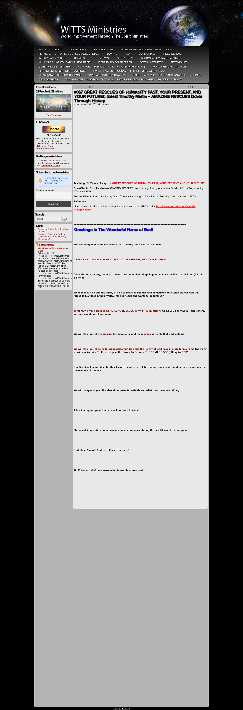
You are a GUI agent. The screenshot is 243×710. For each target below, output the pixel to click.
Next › (191, 86)
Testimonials (146, 53)
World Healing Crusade (169, 66)
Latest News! (46, 244)
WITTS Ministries (121, 23)
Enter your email (45, 190)
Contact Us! (125, 58)
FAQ (127, 53)
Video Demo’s (172, 53)
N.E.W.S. (104, 58)
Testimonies (179, 62)
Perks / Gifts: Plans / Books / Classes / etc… (69, 53)
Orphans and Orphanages (107, 75)
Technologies (103, 49)
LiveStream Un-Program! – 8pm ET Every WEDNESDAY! (129, 70)
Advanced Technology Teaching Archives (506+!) (111, 66)
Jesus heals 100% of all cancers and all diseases (166, 75)
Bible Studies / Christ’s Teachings (62, 70)
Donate (112, 53)
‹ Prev (89, 86)
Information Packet (45, 148)
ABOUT (58, 49)
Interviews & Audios (52, 58)
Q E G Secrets (48, 79)
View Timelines (53, 115)
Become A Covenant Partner (51, 234)
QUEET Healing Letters (55, 66)
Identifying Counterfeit (115, 62)
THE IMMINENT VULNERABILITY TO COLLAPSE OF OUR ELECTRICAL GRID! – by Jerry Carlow (123, 79)
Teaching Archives (50, 165)
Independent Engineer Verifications (146, 49)
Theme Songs (83, 58)
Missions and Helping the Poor (60, 75)
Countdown (78, 49)
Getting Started (151, 62)
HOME (42, 49)
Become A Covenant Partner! (161, 58)
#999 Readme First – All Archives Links (54, 249)
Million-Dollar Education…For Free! (65, 62)
